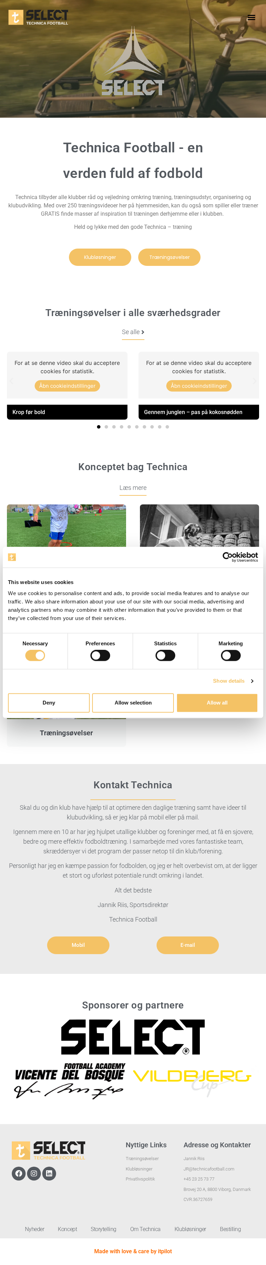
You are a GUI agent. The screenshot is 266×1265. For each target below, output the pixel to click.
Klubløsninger (190, 1229)
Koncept (67, 1229)
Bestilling (230, 1229)
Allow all (217, 703)
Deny (49, 703)
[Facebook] (19, 1174)
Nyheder (34, 1229)
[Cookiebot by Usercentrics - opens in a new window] (227, 557)
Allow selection (133, 703)
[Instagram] (34, 1174)
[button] (251, 17)
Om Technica (145, 1229)
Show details (229, 681)
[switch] (100, 655)
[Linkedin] (49, 1174)
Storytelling (103, 1229)
